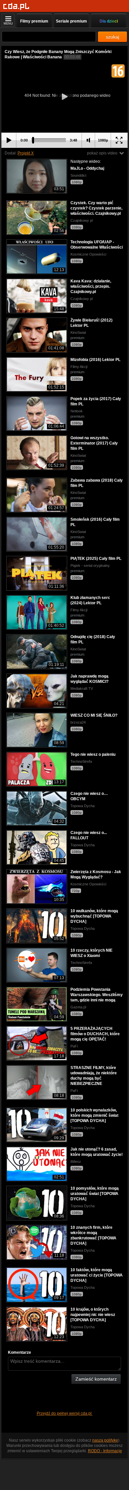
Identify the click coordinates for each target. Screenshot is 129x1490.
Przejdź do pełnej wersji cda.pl (65, 1413)
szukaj (112, 36)
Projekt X (26, 153)
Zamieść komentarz (96, 1379)
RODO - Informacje (105, 1451)
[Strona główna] (16, 6)
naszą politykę (105, 1440)
